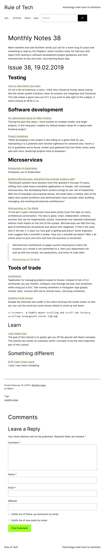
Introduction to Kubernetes (22, 168)
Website (12, 501)
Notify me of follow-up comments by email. (35, 514)
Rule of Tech (18, 7)
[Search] (82, 18)
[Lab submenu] (9, 18)
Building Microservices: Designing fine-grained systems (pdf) (41, 179)
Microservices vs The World (23, 208)
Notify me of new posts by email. (29, 520)
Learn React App (17, 333)
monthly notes (11, 400)
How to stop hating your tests (24, 86)
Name (12, 474)
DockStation (14, 276)
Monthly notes (39, 385)
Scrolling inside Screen (20, 298)
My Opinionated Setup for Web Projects (29, 118)
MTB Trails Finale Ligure (21, 361)
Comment (14, 442)
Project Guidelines (18, 136)
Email (12, 487)
